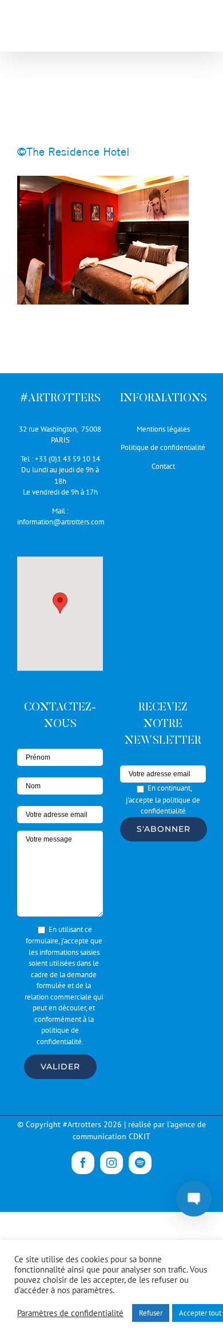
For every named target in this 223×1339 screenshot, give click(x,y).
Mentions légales (163, 429)
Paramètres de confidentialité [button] (70, 1313)
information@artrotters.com (61, 522)
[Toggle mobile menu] (200, 29)
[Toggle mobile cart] (176, 29)
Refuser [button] (150, 1313)
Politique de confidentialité (163, 447)
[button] (60, 603)
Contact (163, 466)
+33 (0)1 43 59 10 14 (67, 459)
